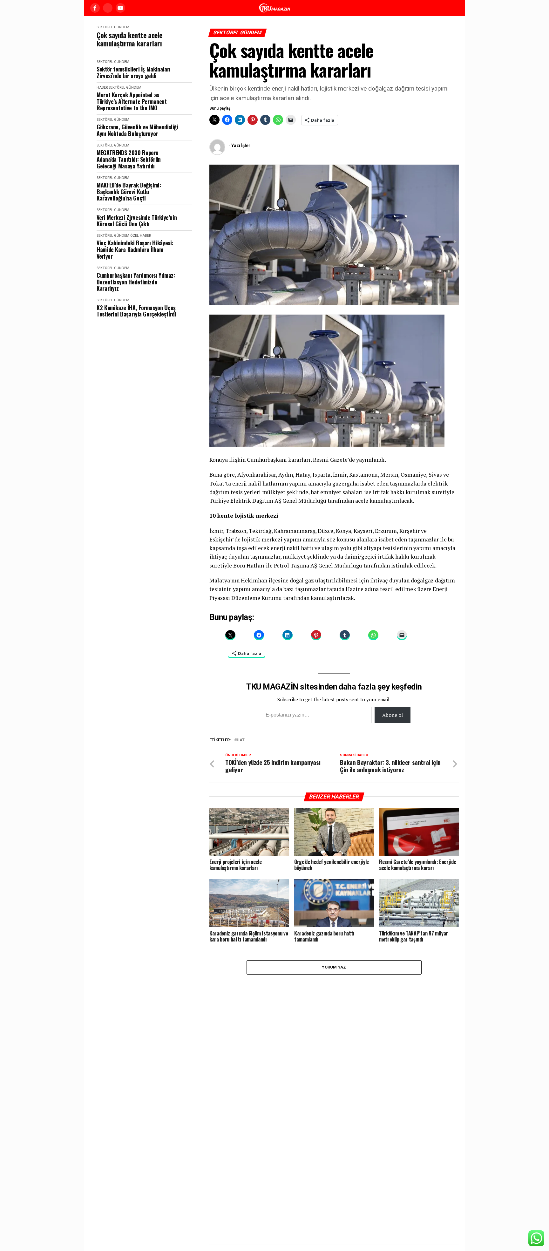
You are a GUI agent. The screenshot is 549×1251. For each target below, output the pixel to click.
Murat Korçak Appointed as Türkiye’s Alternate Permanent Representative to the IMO (132, 101)
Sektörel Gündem (113, 27)
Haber (102, 87)
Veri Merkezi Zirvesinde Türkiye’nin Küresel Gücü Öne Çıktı (137, 220)
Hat (241, 740)
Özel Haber (140, 236)
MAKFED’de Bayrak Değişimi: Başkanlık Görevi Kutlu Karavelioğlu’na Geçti (129, 191)
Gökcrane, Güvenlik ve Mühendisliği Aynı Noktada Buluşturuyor (137, 130)
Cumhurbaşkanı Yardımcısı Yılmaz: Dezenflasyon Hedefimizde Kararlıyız (136, 282)
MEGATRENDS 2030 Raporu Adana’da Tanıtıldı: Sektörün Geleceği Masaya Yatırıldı (129, 159)
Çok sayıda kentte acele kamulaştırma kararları (129, 39)
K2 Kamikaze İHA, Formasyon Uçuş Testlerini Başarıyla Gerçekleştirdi (136, 310)
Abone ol (392, 714)
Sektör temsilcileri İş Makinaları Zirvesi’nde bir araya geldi (134, 72)
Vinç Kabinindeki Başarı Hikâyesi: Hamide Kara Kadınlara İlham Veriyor (135, 249)
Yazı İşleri (241, 145)
